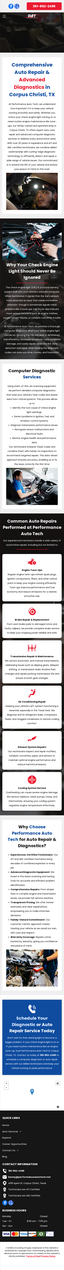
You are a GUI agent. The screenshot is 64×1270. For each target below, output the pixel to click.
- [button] (6, 1087)
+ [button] (6, 1083)
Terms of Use (33, 1256)
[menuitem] (32, 1125)
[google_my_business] (16, 7)
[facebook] (11, 7)
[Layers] (58, 1083)
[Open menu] (4, 16)
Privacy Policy (48, 1256)
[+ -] (31, 1095)
